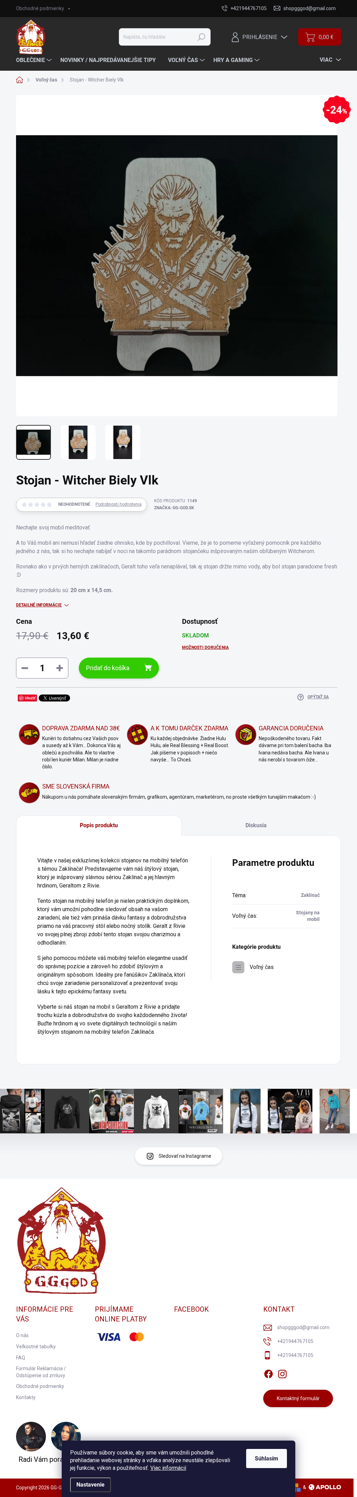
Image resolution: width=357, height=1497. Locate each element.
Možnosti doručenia (205, 647)
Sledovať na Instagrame (185, 1156)
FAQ (20, 1357)
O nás (22, 1335)
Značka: (174, 507)
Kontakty (26, 1397)
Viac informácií (168, 1468)
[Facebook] (268, 1372)
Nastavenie (90, 1484)
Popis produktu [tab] (99, 825)
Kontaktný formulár (298, 1398)
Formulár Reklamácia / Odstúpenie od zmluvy (41, 1372)
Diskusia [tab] (256, 825)
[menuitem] (34, 60)
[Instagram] (282, 1372)
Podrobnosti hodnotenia (119, 504)
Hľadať (201, 37)
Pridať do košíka (107, 668)
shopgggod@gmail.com (303, 1327)
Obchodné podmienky (40, 8)
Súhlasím (266, 1458)
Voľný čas (262, 967)
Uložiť (30, 697)
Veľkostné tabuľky (36, 1346)
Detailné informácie (39, 605)
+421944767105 (295, 1341)
